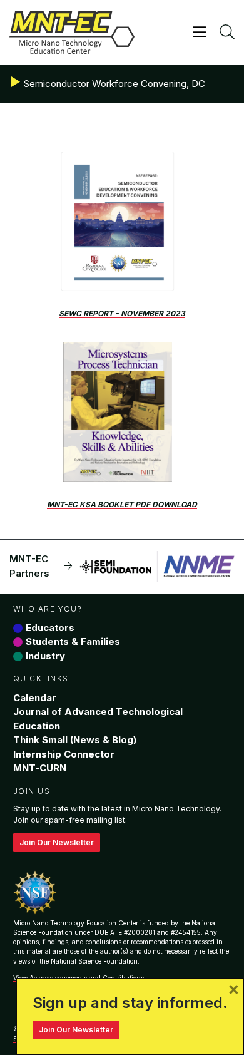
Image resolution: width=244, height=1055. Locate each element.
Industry (45, 656)
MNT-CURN (39, 768)
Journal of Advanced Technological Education (98, 719)
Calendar (34, 698)
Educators (50, 628)
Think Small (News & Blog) (74, 740)
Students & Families (73, 641)
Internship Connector (63, 754)
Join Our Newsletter (56, 842)
